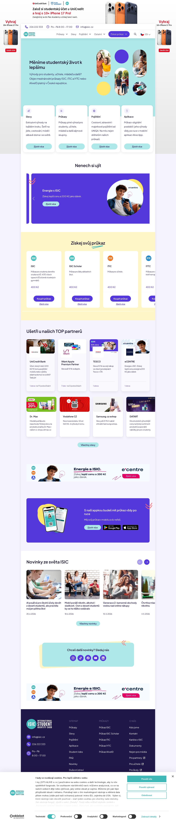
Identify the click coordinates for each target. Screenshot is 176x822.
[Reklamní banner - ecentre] (88, 473)
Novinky (73, 763)
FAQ (71, 757)
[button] (142, 198)
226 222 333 (36, 26)
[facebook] (88, 658)
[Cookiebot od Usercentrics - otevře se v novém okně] (17, 816)
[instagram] (73, 658)
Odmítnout (146, 795)
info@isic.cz (86, 26)
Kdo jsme (134, 727)
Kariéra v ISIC (136, 739)
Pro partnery (135, 757)
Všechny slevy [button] (88, 445)
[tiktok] (80, 658)
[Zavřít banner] (173, 776)
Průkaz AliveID (106, 751)
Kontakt (133, 733)
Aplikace (73, 745)
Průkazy (60, 34)
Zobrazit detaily (149, 816)
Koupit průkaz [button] (44, 298)
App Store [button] (127, 526)
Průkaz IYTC (105, 745)
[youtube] (96, 658)
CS (146, 34)
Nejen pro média (138, 751)
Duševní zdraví (76, 769)
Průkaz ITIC (104, 739)
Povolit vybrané (146, 787)
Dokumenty (135, 745)
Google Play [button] (109, 526)
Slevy (73, 34)
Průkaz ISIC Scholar (109, 733)
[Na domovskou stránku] (29, 34)
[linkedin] (103, 658)
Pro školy (134, 769)
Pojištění (83, 34)
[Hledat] (135, 34)
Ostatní (98, 34)
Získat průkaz (117, 34)
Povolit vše (146, 779)
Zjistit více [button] (39, 146)
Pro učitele (135, 763)
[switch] (78, 816)
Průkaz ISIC (105, 727)
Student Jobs (76, 751)
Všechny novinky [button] (88, 623)
